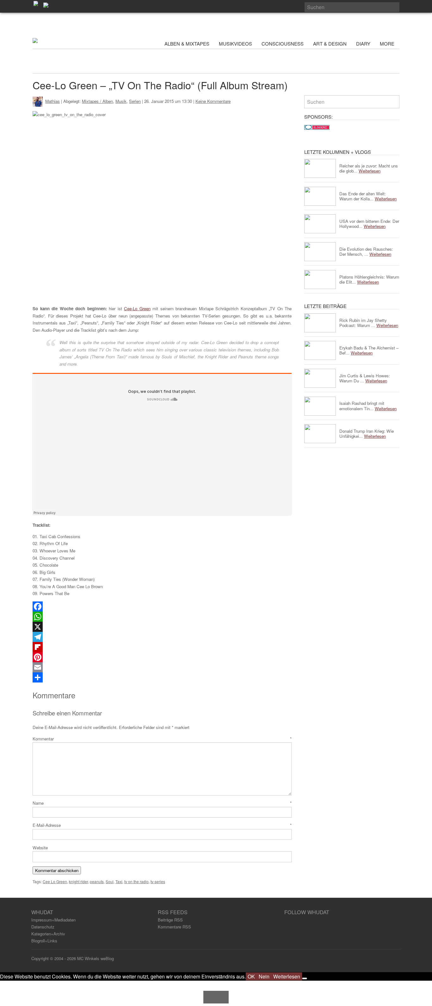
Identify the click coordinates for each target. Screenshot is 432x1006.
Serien (135, 101)
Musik (121, 101)
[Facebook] (162, 606)
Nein (264, 976)
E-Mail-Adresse (162, 825)
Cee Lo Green (55, 881)
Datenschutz (42, 927)
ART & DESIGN (330, 43)
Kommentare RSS (174, 927)
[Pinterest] (162, 657)
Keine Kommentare (213, 101)
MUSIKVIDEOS (235, 43)
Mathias (52, 101)
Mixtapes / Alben (97, 101)
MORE (388, 43)
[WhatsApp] (162, 617)
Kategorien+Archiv (48, 934)
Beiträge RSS (170, 920)
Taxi (118, 881)
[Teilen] (162, 677)
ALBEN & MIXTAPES (186, 43)
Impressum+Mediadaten (53, 920)
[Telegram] (162, 637)
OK (251, 976)
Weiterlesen (286, 976)
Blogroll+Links (44, 941)
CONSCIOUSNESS (283, 43)
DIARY (363, 43)
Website (40, 848)
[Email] (162, 667)
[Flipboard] (162, 647)
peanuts (97, 881)
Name (162, 803)
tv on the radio (136, 881)
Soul (110, 881)
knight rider (78, 881)
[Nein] (304, 978)
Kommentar (162, 739)
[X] (162, 627)
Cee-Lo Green (137, 308)
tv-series (158, 881)
